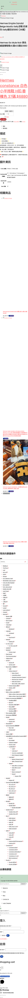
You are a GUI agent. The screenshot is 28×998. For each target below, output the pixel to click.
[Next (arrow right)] (2, 74)
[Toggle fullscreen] (3, 72)
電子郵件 (2, 949)
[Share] (2, 72)
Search (23, 884)
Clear (7, 117)
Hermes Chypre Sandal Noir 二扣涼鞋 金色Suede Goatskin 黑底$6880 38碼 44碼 (15, 487)
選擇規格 (12, 316)
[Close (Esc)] (0, 72)
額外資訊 (5, 128)
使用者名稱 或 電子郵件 (6, 926)
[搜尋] (25, 562)
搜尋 (1, 558)
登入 (8, 935)
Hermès (8, 11)
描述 (4, 126)
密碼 (1, 932)
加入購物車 (3, 119)
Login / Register (7, 903)
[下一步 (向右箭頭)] (2, 997)
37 (8, 114)
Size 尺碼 (2, 114)
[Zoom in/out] (5, 72)
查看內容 (6, 438)
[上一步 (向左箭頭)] (0, 997)
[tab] (15, 126)
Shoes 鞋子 (13, 11)
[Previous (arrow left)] (0, 74)
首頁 (1, 11)
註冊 (2, 956)
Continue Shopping (5, 976)
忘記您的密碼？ (3, 939)
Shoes (23, 121)
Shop (4, 11)
